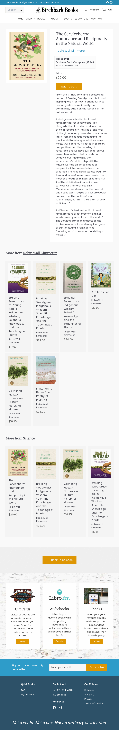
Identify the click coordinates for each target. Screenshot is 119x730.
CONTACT (96, 18)
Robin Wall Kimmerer (70, 51)
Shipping (89, 694)
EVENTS (68, 18)
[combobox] (14, 10)
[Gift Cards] (22, 595)
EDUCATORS (81, 18)
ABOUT (55, 18)
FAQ (23, 690)
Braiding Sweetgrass (80, 98)
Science (29, 438)
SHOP (29, 18)
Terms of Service (93, 703)
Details (59, 641)
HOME (20, 18)
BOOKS (41, 18)
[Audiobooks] (59, 595)
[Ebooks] (96, 595)
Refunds (89, 690)
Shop (22, 641)
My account (27, 694)
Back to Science (61, 560)
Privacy (88, 698)
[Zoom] (26, 56)
